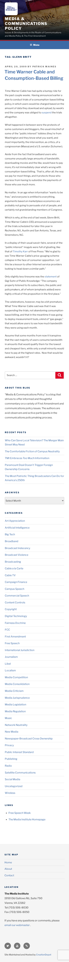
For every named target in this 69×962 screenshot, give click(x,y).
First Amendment (15, 636)
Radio (8, 765)
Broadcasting (13, 561)
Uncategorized (13, 786)
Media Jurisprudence (17, 697)
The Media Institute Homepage (27, 819)
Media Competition (16, 677)
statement (51, 276)
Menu (36, 44)
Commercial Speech (17, 595)
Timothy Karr (20, 251)
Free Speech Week (20, 812)
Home (8, 862)
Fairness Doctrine (15, 622)
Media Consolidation (17, 684)
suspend (47, 112)
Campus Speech (14, 588)
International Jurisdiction (19, 650)
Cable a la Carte (14, 568)
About (8, 868)
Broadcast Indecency (17, 548)
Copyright (11, 609)
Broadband (11, 541)
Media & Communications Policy (26, 23)
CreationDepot (43, 954)
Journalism (11, 656)
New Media (11, 731)
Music (8, 718)
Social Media (12, 779)
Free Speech (12, 643)
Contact (9, 875)
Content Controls (15, 602)
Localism (10, 670)
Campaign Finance (16, 582)
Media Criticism (14, 690)
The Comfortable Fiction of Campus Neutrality (32, 451)
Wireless (10, 792)
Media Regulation (15, 711)
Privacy (9, 745)
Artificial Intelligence (17, 527)
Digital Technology (16, 616)
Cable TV (10, 575)
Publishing (11, 758)
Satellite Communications (20, 772)
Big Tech (10, 534)
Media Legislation (15, 704)
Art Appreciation (15, 520)
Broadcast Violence (16, 554)
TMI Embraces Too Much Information (27, 458)
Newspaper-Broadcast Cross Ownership (29, 738)
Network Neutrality (16, 724)
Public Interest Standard (19, 752)
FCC (7, 629)
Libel (8, 663)
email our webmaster (17, 925)
